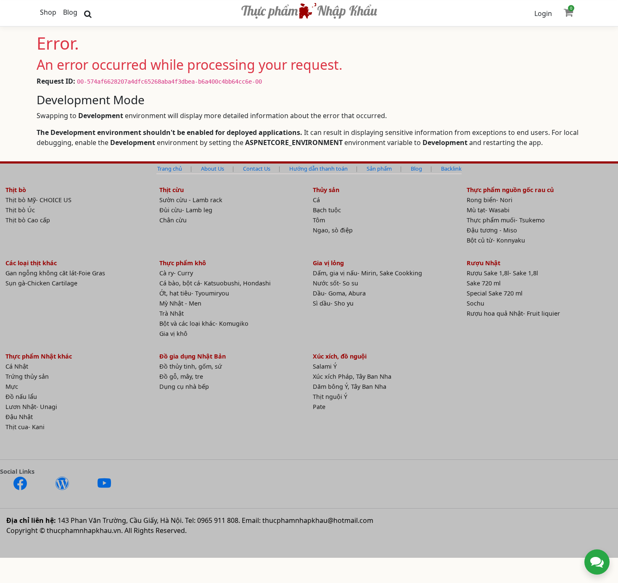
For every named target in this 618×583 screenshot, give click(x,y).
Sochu (475, 303)
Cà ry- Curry (176, 273)
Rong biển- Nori (489, 200)
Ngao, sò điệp (333, 230)
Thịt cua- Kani (25, 427)
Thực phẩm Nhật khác (38, 356)
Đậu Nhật (19, 417)
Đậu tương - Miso (492, 230)
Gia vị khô (173, 334)
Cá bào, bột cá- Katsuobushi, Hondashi (215, 283)
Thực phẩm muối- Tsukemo (506, 220)
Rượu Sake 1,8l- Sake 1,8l (502, 273)
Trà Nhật (171, 313)
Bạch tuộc (327, 210)
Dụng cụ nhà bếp (184, 386)
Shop (48, 12)
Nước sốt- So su (335, 283)
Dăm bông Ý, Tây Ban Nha (349, 386)
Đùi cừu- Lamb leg (185, 210)
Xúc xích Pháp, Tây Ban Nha (352, 376)
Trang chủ (169, 168)
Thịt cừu (171, 190)
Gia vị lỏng (328, 263)
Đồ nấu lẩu (21, 397)
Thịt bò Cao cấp (27, 220)
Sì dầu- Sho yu (333, 303)
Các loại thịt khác (31, 263)
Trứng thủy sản (27, 376)
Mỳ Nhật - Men (180, 303)
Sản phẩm (379, 168)
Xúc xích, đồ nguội (340, 356)
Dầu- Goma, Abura (339, 293)
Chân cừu (173, 220)
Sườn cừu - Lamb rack (190, 200)
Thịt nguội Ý (330, 397)
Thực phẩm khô (182, 263)
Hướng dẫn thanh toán (318, 168)
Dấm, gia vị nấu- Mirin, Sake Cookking (367, 273)
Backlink (451, 168)
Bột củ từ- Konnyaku (496, 240)
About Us (212, 168)
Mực (11, 386)
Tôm (319, 220)
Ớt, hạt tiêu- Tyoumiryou (194, 293)
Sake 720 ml (484, 283)
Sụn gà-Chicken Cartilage (41, 283)
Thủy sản (326, 190)
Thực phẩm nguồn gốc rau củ (510, 190)
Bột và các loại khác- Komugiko (203, 323)
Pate (319, 407)
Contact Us (256, 168)
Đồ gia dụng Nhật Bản (192, 356)
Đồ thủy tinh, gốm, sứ (190, 366)
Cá (316, 200)
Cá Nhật (16, 366)
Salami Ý (325, 366)
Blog (70, 12)
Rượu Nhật (483, 263)
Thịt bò (15, 190)
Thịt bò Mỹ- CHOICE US (38, 200)
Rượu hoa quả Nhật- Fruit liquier (513, 313)
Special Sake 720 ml (495, 293)
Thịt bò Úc (20, 210)
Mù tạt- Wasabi (488, 210)
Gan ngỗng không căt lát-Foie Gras (55, 273)
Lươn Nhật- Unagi (31, 407)
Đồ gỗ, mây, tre (181, 376)
